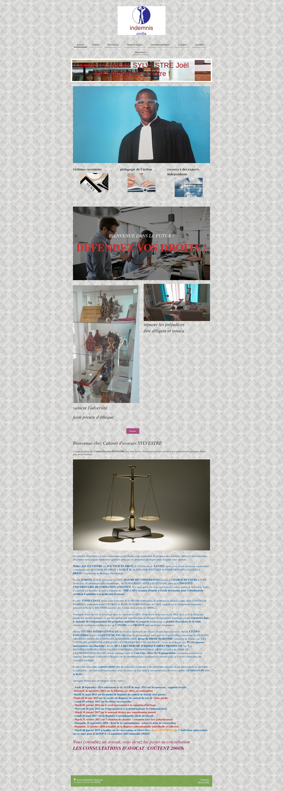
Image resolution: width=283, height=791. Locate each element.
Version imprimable (84, 779)
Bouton (132, 431)
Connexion (204, 779)
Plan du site (98, 779)
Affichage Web (203, 782)
